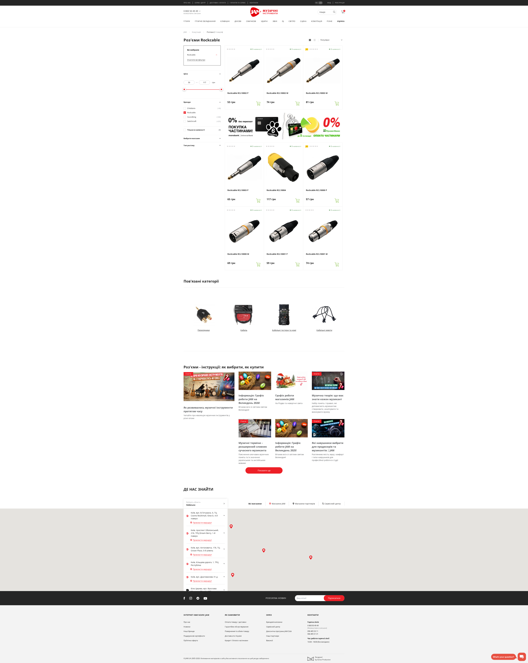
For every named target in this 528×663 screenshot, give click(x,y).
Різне (329, 21)
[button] (231, 526)
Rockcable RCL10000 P (316, 190)
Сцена (303, 21)
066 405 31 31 (312, 634)
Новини (187, 626)
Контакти (254, 3)
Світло (292, 21)
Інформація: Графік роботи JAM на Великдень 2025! (288, 446)
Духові (238, 21)
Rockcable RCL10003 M (317, 93)
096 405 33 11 (312, 631)
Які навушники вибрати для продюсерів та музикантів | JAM (327, 446)
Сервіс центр (200, 3)
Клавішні (225, 21)
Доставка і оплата (218, 3)
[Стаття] (209, 386)
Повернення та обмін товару (237, 631)
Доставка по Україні (233, 636)
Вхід (329, 3)
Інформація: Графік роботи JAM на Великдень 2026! (251, 399)
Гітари (187, 21)
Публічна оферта (191, 640)
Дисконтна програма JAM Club (279, 631)
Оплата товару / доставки (235, 622)
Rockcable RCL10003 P (237, 190)
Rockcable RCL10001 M (317, 254)
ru (317, 3)
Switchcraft (204, 121)
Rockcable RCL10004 (276, 190)
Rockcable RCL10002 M (277, 93)
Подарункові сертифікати (194, 636)
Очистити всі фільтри (196, 60)
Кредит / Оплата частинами (236, 640)
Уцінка (340, 21)
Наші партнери (272, 636)
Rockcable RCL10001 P (277, 254)
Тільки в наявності (204, 130)
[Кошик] (258, 103)
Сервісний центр (273, 626)
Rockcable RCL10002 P (237, 93)
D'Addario (204, 108)
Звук (275, 21)
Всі (255, 503)
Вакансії (269, 640)
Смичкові (251, 21)
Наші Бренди (189, 631)
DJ (283, 21)
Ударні (264, 21)
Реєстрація (339, 3)
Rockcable (191, 112)
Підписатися (334, 598)
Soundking (204, 117)
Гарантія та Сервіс (238, 3)
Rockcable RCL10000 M (238, 254)
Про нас (187, 3)
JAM (185, 32)
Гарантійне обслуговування (236, 626)
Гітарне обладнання (205, 21)
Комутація (316, 21)
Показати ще (264, 470)
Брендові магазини (274, 622)
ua (321, 3)
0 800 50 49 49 (191, 11)
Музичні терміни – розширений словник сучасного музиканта (253, 446)
